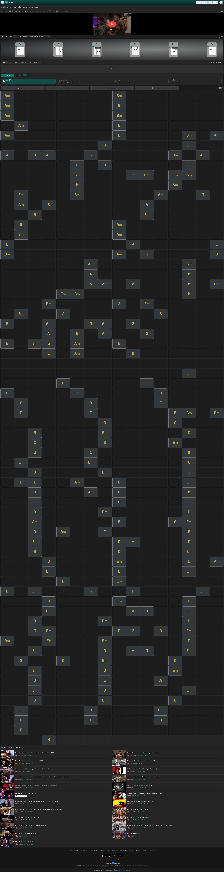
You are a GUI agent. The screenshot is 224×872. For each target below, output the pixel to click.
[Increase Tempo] (15, 36)
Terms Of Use (94, 851)
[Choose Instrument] (39, 62)
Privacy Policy (105, 851)
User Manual (136, 851)
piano (11, 62)
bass (35, 62)
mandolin (23, 62)
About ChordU (74, 851)
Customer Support (149, 851)
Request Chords (21, 796)
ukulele (17, 62)
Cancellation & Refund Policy (121, 851)
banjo (29, 62)
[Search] (216, 2)
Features (84, 851)
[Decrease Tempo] (2, 36)
